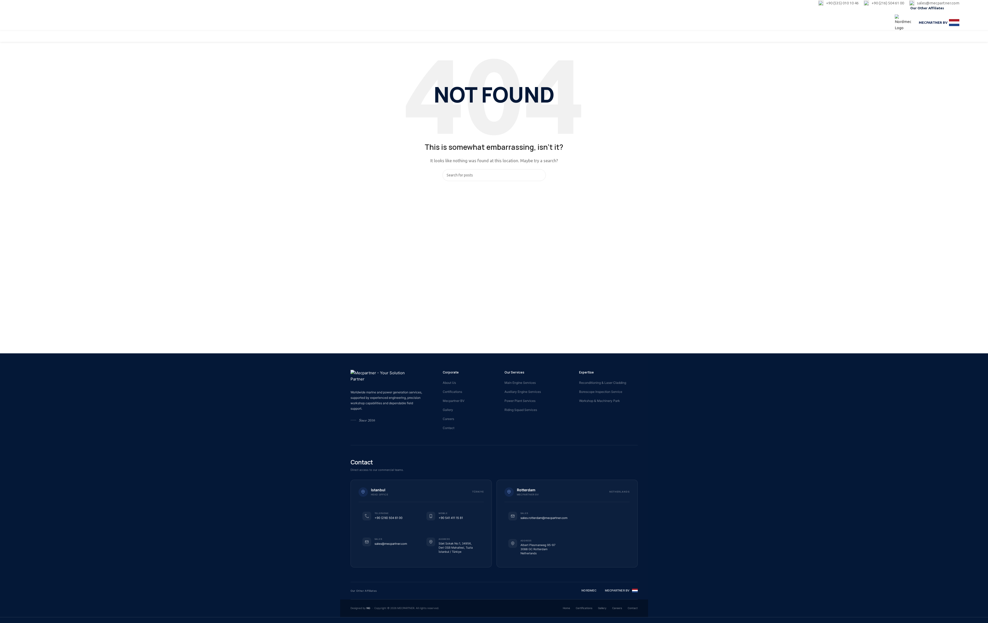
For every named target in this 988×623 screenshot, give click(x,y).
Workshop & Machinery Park (599, 401)
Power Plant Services (519, 401)
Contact (448, 428)
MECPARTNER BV (933, 22)
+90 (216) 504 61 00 (388, 518)
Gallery (448, 410)
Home (566, 608)
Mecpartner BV (453, 401)
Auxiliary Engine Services (522, 392)
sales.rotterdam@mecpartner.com (543, 518)
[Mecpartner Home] (383, 376)
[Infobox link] (838, 3)
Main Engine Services (520, 383)
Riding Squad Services (520, 410)
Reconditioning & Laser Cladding (602, 383)
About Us (449, 383)
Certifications (452, 392)
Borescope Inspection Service (600, 392)
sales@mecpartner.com (391, 544)
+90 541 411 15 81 (451, 518)
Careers (448, 419)
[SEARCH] (540, 175)
